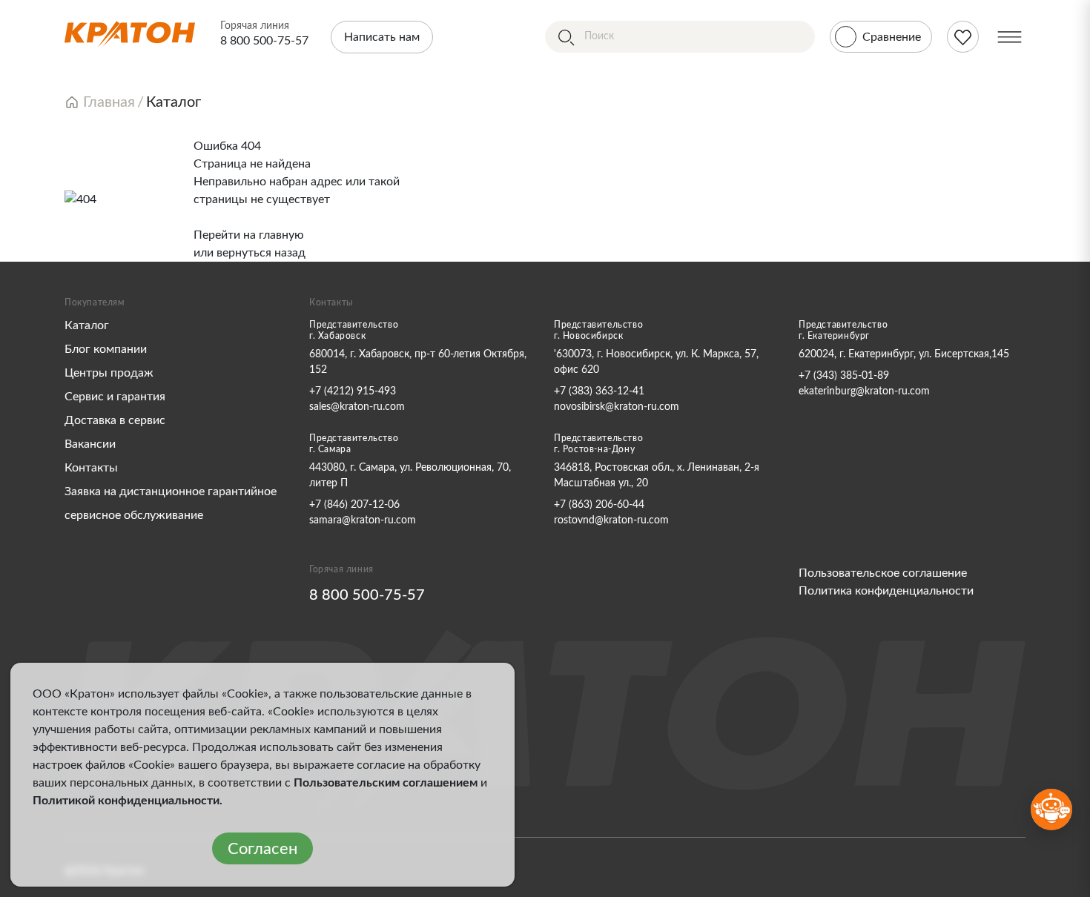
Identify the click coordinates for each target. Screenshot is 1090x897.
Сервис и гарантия (115, 397)
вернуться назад (261, 253)
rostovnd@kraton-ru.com (611, 520)
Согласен (262, 849)
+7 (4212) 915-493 (352, 391)
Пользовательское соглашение (883, 573)
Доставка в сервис (115, 420)
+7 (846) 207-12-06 (354, 505)
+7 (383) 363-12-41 (599, 391)
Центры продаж (109, 373)
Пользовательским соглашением (386, 783)
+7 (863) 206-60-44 (599, 505)
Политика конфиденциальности (886, 591)
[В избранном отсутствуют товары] (963, 37)
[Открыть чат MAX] (1051, 809)
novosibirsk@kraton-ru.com (616, 407)
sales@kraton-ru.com (357, 407)
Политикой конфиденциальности (126, 801)
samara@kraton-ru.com (362, 520)
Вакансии (90, 444)
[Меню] (1009, 37)
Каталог (87, 325)
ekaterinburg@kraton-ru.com (864, 391)
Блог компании (106, 349)
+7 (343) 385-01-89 (844, 376)
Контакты (91, 468)
